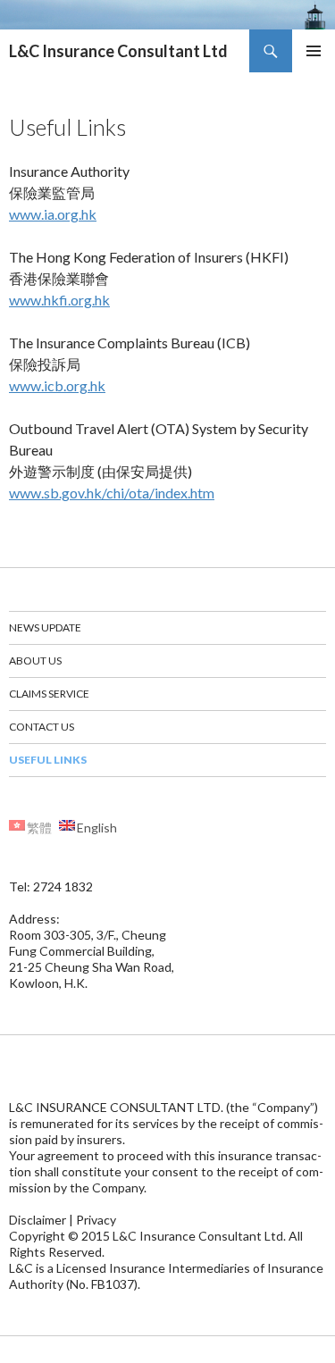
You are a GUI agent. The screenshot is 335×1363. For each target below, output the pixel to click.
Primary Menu (313, 50)
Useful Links (48, 759)
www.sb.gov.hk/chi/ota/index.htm (111, 492)
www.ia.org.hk (52, 213)
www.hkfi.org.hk (59, 299)
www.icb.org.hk (57, 385)
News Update (45, 627)
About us (35, 660)
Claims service (49, 693)
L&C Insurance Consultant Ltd (118, 51)
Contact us (41, 726)
